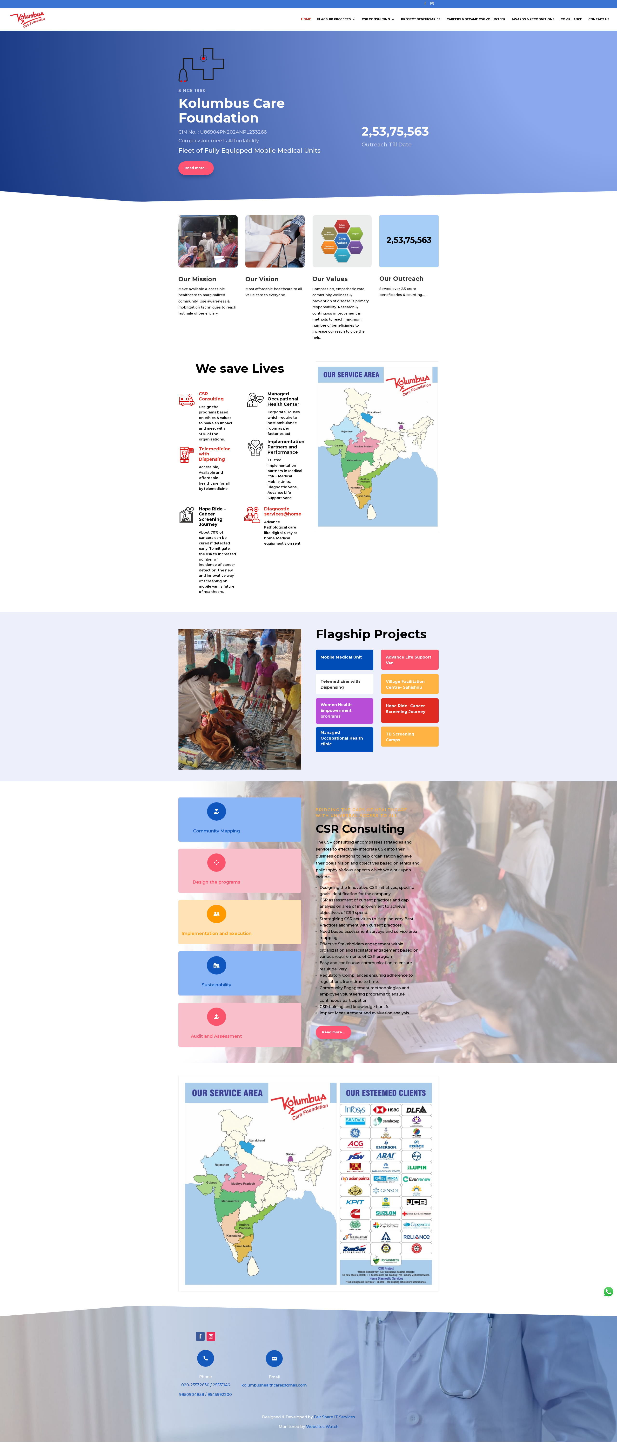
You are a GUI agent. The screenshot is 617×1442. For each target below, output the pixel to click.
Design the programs (216, 882)
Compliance (571, 19)
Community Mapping (216, 831)
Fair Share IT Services (334, 1417)
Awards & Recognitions (533, 19)
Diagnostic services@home (282, 511)
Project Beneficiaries (420, 19)
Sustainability (216, 985)
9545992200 (220, 1394)
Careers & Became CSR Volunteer (476, 19)
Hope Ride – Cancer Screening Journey (212, 516)
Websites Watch (322, 1426)
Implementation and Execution (216, 933)
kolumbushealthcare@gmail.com (274, 1385)
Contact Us (598, 19)
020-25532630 (195, 1385)
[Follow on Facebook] (200, 1336)
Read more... (196, 168)
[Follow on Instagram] (211, 1336)
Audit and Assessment (216, 1036)
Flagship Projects (334, 19)
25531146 (221, 1385)
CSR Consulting (376, 19)
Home (306, 19)
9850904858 (191, 1394)
